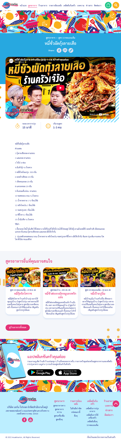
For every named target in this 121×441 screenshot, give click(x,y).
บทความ (80, 5)
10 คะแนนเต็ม (92, 425)
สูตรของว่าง (55, 290)
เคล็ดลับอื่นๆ (92, 421)
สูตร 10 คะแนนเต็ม (18, 290)
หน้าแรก (23, 5)
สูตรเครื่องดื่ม (59, 416)
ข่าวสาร (89, 5)
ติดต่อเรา (109, 414)
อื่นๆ (76, 416)
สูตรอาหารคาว (59, 405)
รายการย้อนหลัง (76, 402)
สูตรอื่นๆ (59, 419)
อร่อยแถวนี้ (75, 412)
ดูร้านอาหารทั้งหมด (17, 327)
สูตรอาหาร (50, 37)
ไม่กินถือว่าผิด (75, 408)
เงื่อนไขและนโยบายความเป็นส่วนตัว (101, 437)
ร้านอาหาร (43, 5)
